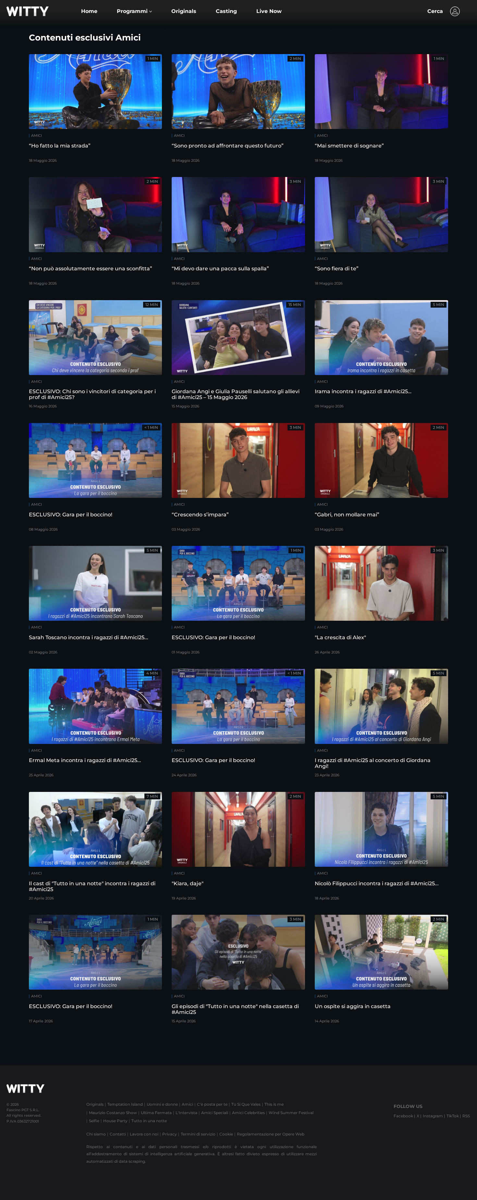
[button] (134, 11)
